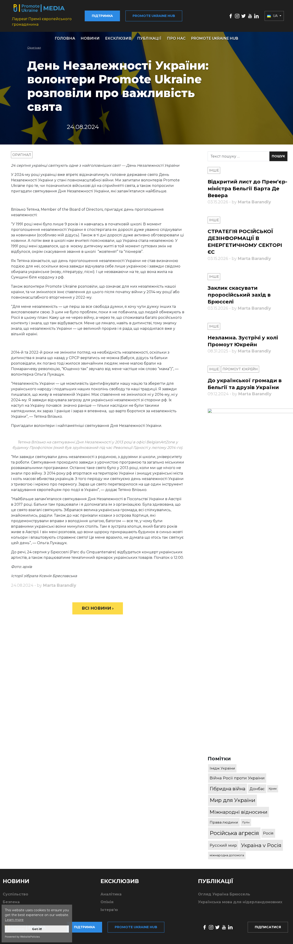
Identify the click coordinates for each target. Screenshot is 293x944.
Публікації (149, 38)
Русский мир (223, 845)
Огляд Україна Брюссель (224, 894)
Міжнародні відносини (238, 812)
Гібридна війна (227, 788)
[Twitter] (243, 16)
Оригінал (34, 47)
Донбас (257, 788)
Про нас (176, 38)
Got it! (37, 929)
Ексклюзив (118, 38)
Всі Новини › (98, 608)
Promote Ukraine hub (154, 16)
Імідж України (222, 768)
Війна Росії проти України (237, 777)
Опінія (107, 902)
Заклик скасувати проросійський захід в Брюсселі (239, 295)
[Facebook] (230, 16)
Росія (268, 833)
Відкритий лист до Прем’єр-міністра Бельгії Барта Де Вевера (247, 189)
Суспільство (15, 894)
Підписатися (268, 927)
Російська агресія (234, 833)
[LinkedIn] (256, 16)
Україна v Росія (261, 845)
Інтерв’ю (109, 910)
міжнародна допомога (227, 855)
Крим (273, 788)
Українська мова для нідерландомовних (240, 902)
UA (275, 16)
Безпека (11, 902)
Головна (65, 38)
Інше (214, 170)
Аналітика (111, 894)
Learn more (14, 920)
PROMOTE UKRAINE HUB (214, 38)
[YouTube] (250, 16)
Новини (90, 38)
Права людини (224, 822)
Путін (246, 822)
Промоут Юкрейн (240, 369)
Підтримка (102, 16)
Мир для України (232, 800)
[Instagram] (237, 16)
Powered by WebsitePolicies (22, 936)
